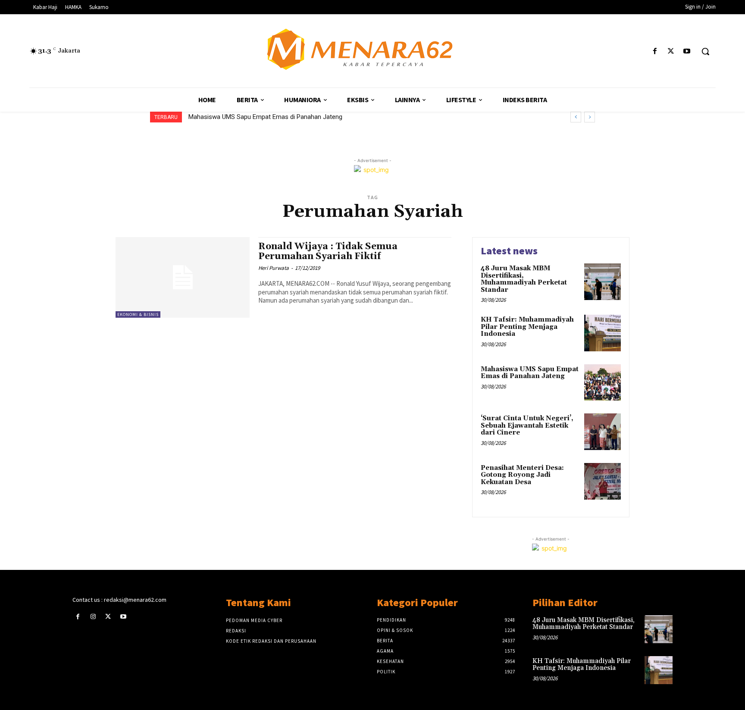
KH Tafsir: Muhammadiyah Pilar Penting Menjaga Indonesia (527, 327)
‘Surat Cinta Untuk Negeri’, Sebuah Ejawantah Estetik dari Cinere (284, 117)
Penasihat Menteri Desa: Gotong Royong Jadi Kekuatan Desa (522, 475)
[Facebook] (654, 51)
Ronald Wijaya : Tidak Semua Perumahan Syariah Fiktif (328, 251)
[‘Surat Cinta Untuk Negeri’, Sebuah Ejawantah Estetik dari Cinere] (602, 431)
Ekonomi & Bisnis (138, 314)
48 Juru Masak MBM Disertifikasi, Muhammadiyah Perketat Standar (524, 279)
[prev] (575, 117)
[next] (589, 117)
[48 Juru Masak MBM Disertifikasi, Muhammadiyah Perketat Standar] (602, 281)
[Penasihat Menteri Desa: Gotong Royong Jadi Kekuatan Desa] (602, 481)
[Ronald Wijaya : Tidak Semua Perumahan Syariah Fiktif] (183, 277)
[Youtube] (687, 51)
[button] (705, 51)
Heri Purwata (273, 268)
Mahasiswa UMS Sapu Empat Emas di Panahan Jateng (530, 373)
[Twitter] (671, 51)
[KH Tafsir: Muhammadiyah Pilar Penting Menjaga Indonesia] (602, 333)
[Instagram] (93, 616)
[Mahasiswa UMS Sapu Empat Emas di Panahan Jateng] (602, 382)
